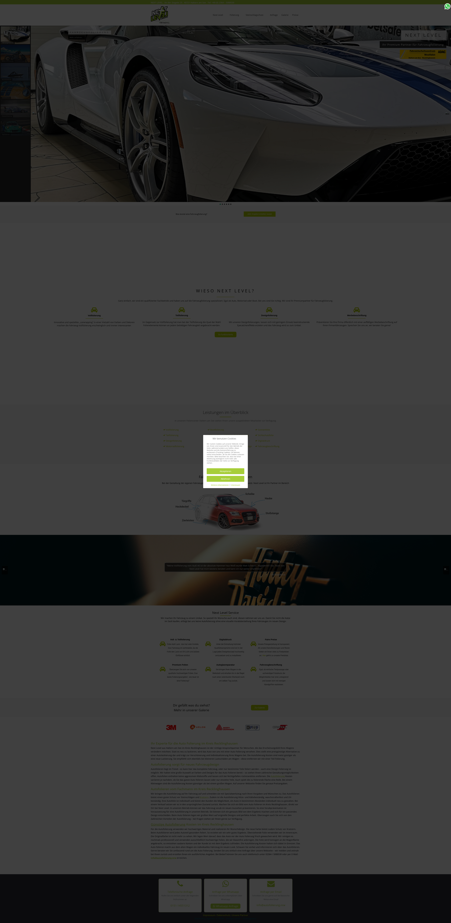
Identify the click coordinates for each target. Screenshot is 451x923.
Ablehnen (225, 478)
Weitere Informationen (220, 485)
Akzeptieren (225, 471)
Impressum (235, 485)
